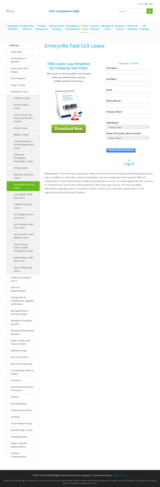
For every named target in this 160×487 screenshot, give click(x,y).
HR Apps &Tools (107, 27)
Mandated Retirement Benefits (23, 332)
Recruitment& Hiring (57, 27)
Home (140, 3)
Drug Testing (18, 84)
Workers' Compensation (18, 455)
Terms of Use (119, 475)
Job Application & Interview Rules (20, 312)
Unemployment (19, 436)
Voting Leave (21, 167)
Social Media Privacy (21, 423)
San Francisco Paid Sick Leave (23, 226)
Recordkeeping (19, 403)
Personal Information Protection (22, 388)
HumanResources (42, 27)
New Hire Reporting (21, 363)
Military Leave (21, 134)
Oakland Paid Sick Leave (23, 206)
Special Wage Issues (22, 429)
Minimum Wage (19, 350)
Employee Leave (20, 91)
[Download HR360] (69, 128)
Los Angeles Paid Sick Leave (23, 196)
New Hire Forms (19, 357)
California (14, 45)
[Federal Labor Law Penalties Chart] (68, 105)
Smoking (15, 416)
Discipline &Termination (73, 27)
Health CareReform (27, 27)
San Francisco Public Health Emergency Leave (23, 247)
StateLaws (85, 27)
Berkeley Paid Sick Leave (23, 176)
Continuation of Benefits (19, 60)
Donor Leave (21, 128)
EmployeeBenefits (13, 27)
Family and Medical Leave (21, 279)
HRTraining (144, 27)
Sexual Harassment (21, 410)
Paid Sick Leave (22, 98)
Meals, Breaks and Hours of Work (20, 342)
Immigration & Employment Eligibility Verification (22, 301)
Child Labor (16, 51)
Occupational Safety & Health (22, 372)
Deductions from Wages (20, 70)
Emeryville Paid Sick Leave (24, 186)
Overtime (16, 380)
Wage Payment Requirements (19, 445)
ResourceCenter (120, 27)
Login (150, 3)
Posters (15, 396)
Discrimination (18, 78)
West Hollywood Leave (23, 269)
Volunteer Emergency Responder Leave (23, 158)
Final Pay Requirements (18, 289)
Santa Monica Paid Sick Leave (23, 259)
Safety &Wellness (132, 27)
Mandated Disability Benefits (21, 322)
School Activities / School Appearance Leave (24, 144)
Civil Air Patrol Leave (21, 106)
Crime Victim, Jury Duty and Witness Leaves (23, 118)
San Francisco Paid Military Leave (23, 236)
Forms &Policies (94, 27)
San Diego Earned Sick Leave (23, 216)
